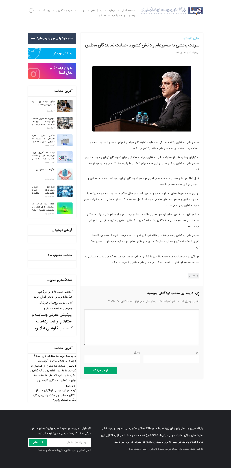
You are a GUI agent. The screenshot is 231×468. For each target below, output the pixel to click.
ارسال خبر (96, 10)
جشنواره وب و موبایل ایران (56, 297)
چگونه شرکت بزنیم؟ (64, 400)
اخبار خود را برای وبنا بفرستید (55, 38)
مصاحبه (58, 308)
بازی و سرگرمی (47, 291)
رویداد (46, 10)
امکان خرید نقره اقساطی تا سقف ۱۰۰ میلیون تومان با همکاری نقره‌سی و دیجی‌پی (55, 380)
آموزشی (68, 292)
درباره (112, 10)
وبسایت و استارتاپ (123, 15)
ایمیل (137, 352)
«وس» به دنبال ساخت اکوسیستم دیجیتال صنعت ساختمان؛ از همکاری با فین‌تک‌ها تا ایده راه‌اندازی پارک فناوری (53, 365)
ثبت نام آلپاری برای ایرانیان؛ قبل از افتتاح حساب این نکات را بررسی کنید (54, 393)
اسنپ (60, 292)
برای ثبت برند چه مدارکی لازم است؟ (55, 356)
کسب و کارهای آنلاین (54, 328)
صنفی (102, 15)
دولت (82, 10)
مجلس (192, 276)
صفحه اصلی (128, 10)
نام (197, 352)
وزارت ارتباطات (47, 322)
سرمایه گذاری (64, 10)
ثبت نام (38, 442)
